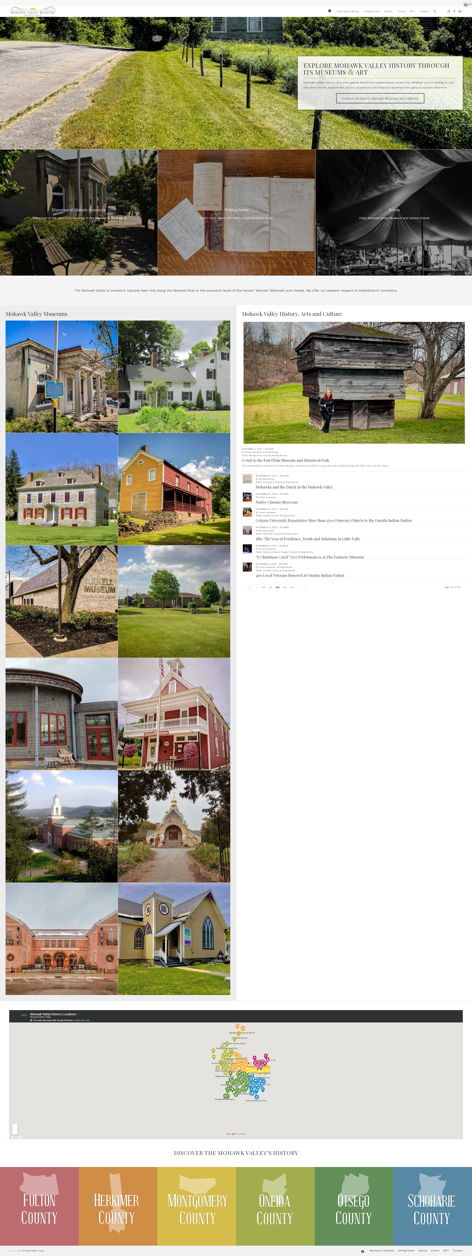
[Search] (434, 11)
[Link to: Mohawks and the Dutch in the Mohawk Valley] (247, 478)
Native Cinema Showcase (277, 502)
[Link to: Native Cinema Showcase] (247, 497)
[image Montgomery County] (196, 1206)
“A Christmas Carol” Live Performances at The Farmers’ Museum (310, 556)
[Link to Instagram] (449, 11)
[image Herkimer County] (118, 1206)
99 (270, 587)
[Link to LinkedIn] (460, 11)
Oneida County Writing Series (279, 515)
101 (284, 587)
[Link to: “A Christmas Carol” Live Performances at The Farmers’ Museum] (247, 548)
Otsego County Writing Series (297, 552)
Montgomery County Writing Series (268, 455)
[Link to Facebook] (454, 11)
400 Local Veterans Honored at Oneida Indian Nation (300, 575)
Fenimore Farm (271, 552)
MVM (270, 449)
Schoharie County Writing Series (281, 482)
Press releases (253, 452)
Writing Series (270, 452)
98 (263, 587)
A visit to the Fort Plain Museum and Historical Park (285, 460)
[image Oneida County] (275, 1206)
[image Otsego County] (354, 1206)
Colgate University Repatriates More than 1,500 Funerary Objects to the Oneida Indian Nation (334, 520)
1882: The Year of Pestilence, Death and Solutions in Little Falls (308, 538)
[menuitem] (330, 11)
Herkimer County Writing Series (280, 534)
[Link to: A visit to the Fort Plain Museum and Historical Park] (354, 383)
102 (291, 587)
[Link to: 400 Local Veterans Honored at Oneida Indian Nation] (247, 567)
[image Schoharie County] (432, 1206)
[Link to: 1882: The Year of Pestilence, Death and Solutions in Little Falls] (247, 530)
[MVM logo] (32, 11)
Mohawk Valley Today (33, 1251)
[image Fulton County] (39, 1206)
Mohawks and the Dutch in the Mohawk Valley (294, 486)
